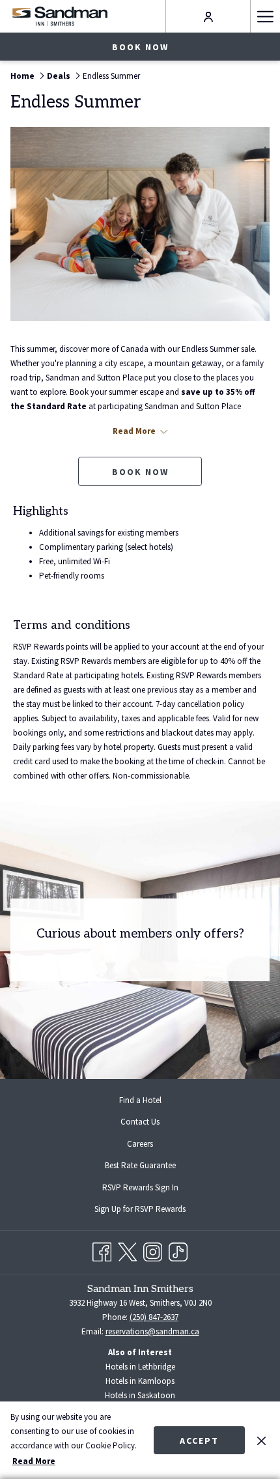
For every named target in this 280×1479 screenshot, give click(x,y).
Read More (33, 1461)
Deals (58, 75)
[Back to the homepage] (59, 16)
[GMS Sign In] (208, 16)
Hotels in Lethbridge (140, 1366)
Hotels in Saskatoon (140, 1395)
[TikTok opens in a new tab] (178, 1250)
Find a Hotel (140, 1100)
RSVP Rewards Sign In (150, 1189)
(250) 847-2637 (154, 1317)
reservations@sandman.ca (152, 1331)
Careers (140, 1143)
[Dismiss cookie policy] (261, 1440)
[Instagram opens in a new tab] (152, 1250)
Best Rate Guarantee (140, 1165)
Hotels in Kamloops (140, 1380)
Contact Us (140, 1121)
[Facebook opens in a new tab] (101, 1250)
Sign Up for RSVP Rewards (150, 1210)
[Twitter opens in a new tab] (127, 1250)
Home (22, 75)
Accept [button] (199, 1440)
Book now (140, 47)
